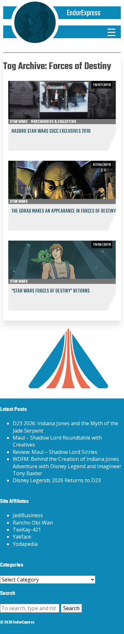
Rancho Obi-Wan (33, 522)
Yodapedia (25, 543)
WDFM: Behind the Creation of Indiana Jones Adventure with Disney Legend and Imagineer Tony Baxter (67, 466)
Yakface (22, 536)
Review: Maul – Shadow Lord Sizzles (55, 451)
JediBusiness (28, 515)
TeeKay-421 (27, 529)
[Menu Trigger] (111, 31)
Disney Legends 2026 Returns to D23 (57, 480)
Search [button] (71, 608)
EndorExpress (83, 13)
